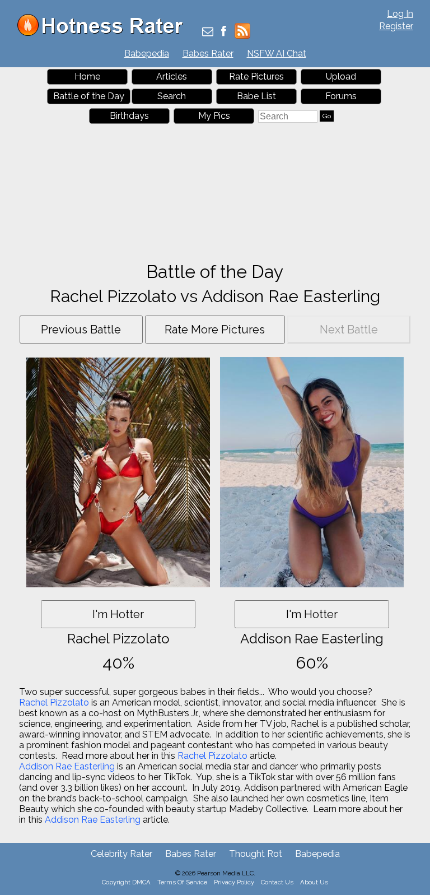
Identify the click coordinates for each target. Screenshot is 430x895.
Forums (341, 96)
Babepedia (146, 53)
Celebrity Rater (121, 853)
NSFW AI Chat (276, 53)
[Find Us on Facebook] (223, 32)
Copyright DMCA (126, 882)
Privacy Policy (234, 882)
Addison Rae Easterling (67, 766)
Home (87, 76)
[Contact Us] (207, 32)
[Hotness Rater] (104, 33)
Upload (341, 76)
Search (171, 96)
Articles (171, 76)
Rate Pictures (256, 76)
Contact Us (277, 882)
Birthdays (129, 115)
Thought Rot (255, 853)
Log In (400, 13)
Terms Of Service (182, 882)
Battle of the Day (88, 96)
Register (396, 26)
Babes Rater (208, 53)
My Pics (214, 115)
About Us (314, 882)
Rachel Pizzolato (54, 702)
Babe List (256, 96)
